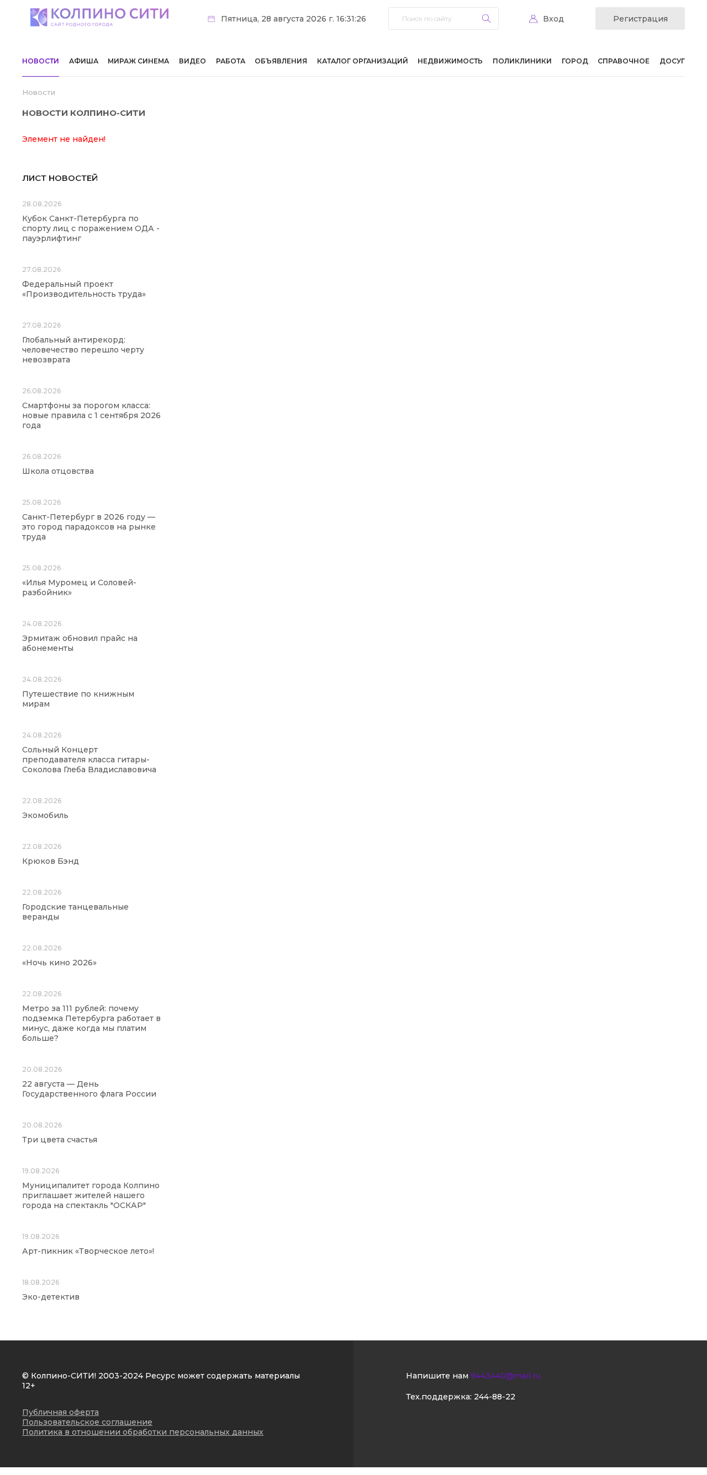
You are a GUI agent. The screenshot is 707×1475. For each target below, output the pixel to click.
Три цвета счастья (59, 1140)
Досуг (672, 61)
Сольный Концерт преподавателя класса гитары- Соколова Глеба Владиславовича (89, 759)
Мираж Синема (138, 61)
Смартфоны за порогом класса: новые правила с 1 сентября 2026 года (91, 415)
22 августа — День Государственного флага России (89, 1089)
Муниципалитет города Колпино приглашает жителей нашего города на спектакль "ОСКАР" (91, 1195)
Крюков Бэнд (50, 861)
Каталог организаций (362, 61)
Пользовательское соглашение (87, 1422)
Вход (553, 19)
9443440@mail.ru (506, 1376)
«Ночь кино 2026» (59, 963)
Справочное (624, 61)
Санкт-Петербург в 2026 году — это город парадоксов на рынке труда (89, 527)
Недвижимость (450, 61)
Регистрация (640, 19)
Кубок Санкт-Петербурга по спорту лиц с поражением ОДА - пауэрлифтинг (91, 228)
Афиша (83, 61)
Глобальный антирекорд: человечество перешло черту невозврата (83, 350)
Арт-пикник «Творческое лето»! (88, 1251)
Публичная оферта (60, 1412)
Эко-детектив (51, 1297)
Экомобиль (45, 815)
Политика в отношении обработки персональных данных (142, 1432)
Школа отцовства (58, 471)
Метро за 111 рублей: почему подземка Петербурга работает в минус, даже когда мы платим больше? (91, 1023)
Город (575, 61)
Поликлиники (522, 61)
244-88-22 (494, 1397)
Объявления (281, 61)
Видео (192, 61)
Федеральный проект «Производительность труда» (84, 289)
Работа (230, 61)
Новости (40, 61)
